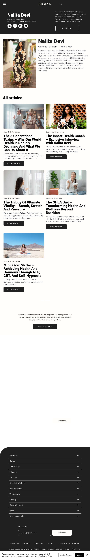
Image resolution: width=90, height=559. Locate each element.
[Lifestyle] (78, 365)
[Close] (87, 555)
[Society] (78, 387)
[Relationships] (78, 376)
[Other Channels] (78, 404)
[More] (78, 398)
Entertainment (16, 393)
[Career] (78, 349)
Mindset (13, 360)
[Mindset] (78, 360)
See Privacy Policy (45, 556)
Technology (14, 382)
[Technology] (78, 382)
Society (12, 388)
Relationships (15, 377)
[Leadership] (78, 354)
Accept (79, 555)
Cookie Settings (66, 555)
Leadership (14, 354)
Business (13, 343)
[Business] (78, 343)
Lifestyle (13, 365)
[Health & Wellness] (78, 371)
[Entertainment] (78, 393)
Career (12, 349)
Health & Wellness (17, 371)
